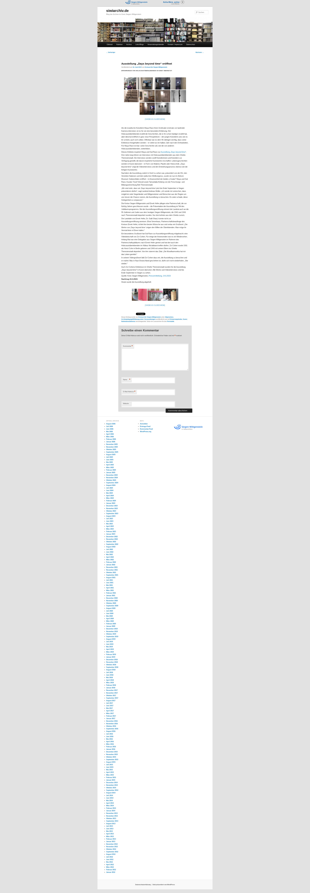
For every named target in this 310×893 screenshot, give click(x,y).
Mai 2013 (109, 831)
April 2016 (110, 741)
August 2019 (110, 639)
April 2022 (110, 557)
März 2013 (110, 836)
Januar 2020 (110, 626)
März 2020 (110, 621)
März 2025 (110, 467)
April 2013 (110, 834)
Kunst (185, 319)
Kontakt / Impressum (175, 44)
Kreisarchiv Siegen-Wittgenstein (156, 67)
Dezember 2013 (112, 813)
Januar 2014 (110, 811)
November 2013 (112, 816)
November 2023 (112, 508)
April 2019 (110, 649)
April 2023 (110, 526)
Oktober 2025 (111, 449)
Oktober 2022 (111, 542)
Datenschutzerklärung (143, 884)
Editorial (109, 44)
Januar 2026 (110, 442)
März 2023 (110, 529)
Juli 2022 (109, 549)
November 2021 (112, 570)
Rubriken (119, 44)
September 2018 (112, 667)
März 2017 (110, 713)
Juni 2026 (109, 429)
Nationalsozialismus (128, 321)
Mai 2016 (109, 739)
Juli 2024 (109, 488)
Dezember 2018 (112, 659)
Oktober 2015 (111, 757)
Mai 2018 (109, 677)
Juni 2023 (109, 521)
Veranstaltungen (149, 319)
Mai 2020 (109, 616)
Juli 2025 (109, 457)
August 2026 (110, 424)
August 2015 (110, 762)
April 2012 (110, 864)
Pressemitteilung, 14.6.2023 (160, 276)
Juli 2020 (109, 611)
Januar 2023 (110, 534)
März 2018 (110, 683)
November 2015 (112, 754)
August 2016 (110, 731)
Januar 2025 (110, 472)
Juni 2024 (109, 490)
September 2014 (112, 790)
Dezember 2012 (112, 844)
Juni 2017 (109, 706)
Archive (129, 44)
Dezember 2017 (112, 690)
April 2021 (110, 588)
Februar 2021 (111, 593)
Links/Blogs (140, 44)
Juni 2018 (109, 675)
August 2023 (110, 516)
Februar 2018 (111, 685)
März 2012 (110, 867)
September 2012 (112, 852)
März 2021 (110, 590)
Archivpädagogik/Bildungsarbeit (132, 319)
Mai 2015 (109, 770)
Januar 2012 (110, 872)
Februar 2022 (111, 562)
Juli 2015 (109, 765)
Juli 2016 (109, 734)
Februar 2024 (111, 501)
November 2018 (112, 662)
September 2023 (112, 513)
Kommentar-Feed (146, 429)
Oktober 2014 (111, 788)
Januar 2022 (110, 565)
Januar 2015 (110, 780)
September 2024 (112, 483)
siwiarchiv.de (117, 11)
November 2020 (112, 601)
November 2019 (112, 631)
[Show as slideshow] (155, 119)
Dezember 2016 (112, 721)
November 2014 (112, 785)
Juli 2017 (109, 703)
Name (126, 379)
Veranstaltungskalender (155, 44)
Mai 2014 (109, 800)
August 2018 (110, 670)
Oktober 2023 (111, 511)
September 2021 (112, 575)
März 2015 (110, 775)
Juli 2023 (109, 519)
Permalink (170, 321)
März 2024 (110, 498)
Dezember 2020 (112, 598)
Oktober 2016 (111, 726)
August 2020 (110, 608)
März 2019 (110, 652)
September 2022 (112, 544)
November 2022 (112, 539)
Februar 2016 (111, 747)
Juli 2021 (109, 580)
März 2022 (110, 560)
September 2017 (112, 698)
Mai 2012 (109, 862)
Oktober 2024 (111, 480)
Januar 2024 (110, 503)
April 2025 (110, 465)
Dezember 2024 (112, 475)
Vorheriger (110, 52)
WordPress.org (145, 431)
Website (126, 403)
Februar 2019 (111, 654)
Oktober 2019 (111, 634)
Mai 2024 (109, 493)
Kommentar (128, 346)
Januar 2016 (110, 749)
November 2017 (112, 693)
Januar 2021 (110, 595)
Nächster (200, 52)
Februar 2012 (111, 870)
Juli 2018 (109, 672)
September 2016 (112, 729)
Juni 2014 (109, 798)
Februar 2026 (111, 439)
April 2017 (110, 711)
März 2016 (110, 744)
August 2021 (110, 577)
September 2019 (112, 636)
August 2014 (110, 793)
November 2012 (112, 847)
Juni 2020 (109, 613)
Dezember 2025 (112, 444)
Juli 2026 (109, 426)
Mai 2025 (109, 462)
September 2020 (112, 606)
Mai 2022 (109, 554)
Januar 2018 (110, 688)
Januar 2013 (110, 841)
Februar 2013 (111, 839)
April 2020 (110, 618)
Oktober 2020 (111, 603)
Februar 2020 (111, 624)
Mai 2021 (109, 585)
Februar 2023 (111, 531)
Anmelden (144, 424)
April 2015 (110, 772)
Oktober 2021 (111, 572)
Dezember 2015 (112, 752)
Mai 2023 (109, 524)
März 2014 (110, 806)
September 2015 (112, 759)
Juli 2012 (109, 857)
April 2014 (110, 803)
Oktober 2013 (111, 818)
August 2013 (110, 823)
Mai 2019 (109, 647)
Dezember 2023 (112, 506)
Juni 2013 (109, 829)
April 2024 (110, 495)
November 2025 (112, 447)
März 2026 (110, 437)
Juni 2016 (109, 736)
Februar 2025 (111, 470)
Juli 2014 (109, 795)
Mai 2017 (109, 708)
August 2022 (110, 547)
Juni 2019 (109, 644)
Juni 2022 (109, 552)
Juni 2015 (109, 767)
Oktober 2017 (111, 695)
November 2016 (112, 724)
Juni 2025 (109, 460)
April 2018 (110, 680)
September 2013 (112, 821)
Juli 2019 (109, 642)
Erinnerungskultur (176, 319)
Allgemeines (169, 317)
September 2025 (112, 452)
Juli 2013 (109, 826)
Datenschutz (190, 44)
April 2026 (110, 434)
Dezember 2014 (112, 782)
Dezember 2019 (112, 629)
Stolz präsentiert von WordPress (163, 884)
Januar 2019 (110, 657)
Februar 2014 (111, 808)
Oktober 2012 (111, 849)
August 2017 (110, 700)
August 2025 (110, 454)
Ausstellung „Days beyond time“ (173, 152)
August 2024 (110, 485)
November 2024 (112, 478)
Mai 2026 (109, 431)
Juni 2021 (109, 583)
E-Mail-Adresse (129, 391)
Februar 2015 (111, 777)
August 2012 (110, 854)
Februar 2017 (111, 716)
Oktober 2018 (111, 665)
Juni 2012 (109, 859)
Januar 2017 (110, 718)
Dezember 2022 (112, 536)
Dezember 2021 (112, 567)
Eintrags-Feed (145, 426)
